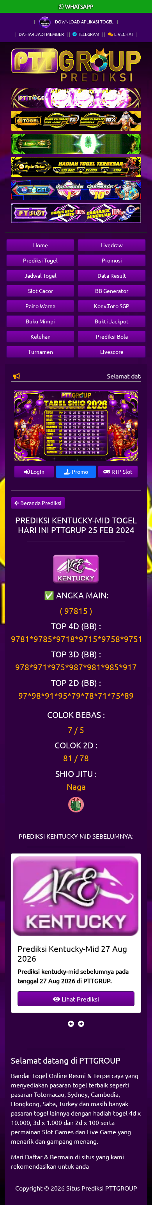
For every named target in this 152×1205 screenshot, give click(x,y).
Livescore (112, 351)
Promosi (112, 260)
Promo (79, 471)
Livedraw (112, 244)
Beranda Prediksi (40, 502)
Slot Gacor (40, 290)
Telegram (88, 34)
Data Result (111, 275)
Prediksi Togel (40, 260)
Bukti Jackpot (112, 321)
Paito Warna (40, 305)
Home (40, 244)
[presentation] (71, 1023)
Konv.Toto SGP (111, 305)
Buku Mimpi (40, 321)
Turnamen (40, 351)
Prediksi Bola (112, 336)
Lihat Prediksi (79, 999)
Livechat (123, 34)
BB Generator (111, 290)
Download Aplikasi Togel (84, 21)
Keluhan (40, 336)
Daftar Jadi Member (41, 34)
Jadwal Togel (41, 275)
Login (37, 471)
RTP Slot (121, 471)
